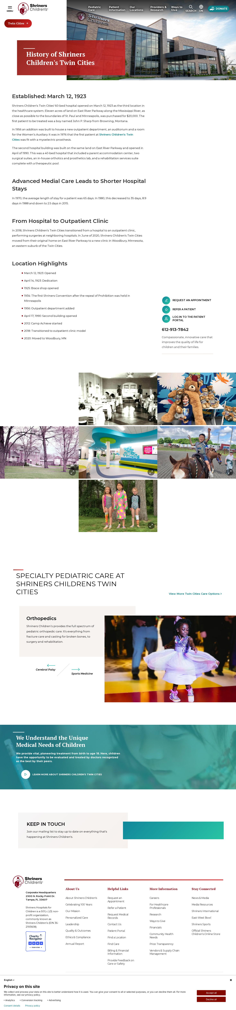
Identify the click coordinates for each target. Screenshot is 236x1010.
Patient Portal (116, 930)
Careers (154, 898)
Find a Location (117, 937)
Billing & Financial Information (118, 952)
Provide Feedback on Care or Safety (121, 962)
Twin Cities (16, 23)
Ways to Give (157, 921)
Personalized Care (77, 917)
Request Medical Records (118, 916)
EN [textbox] (201, 10)
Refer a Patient (117, 907)
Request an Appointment (116, 899)
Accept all (211, 992)
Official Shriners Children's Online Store (206, 932)
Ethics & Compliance (78, 937)
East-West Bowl (201, 917)
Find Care (113, 944)
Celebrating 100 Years (79, 904)
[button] (191, 9)
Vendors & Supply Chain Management (164, 952)
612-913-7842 (175, 329)
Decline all (211, 999)
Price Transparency (162, 944)
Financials (156, 927)
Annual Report (75, 943)
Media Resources (202, 904)
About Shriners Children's (81, 898)
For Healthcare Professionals (159, 906)
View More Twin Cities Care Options (194, 593)
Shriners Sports (201, 924)
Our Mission (73, 911)
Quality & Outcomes (78, 930)
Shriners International (205, 911)
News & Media (200, 898)
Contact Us (114, 924)
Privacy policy (32, 1005)
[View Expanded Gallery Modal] (39, 452)
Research (155, 914)
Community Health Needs (161, 936)
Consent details (12, 1005)
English (8, 980)
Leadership (72, 924)
